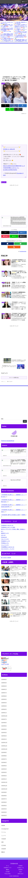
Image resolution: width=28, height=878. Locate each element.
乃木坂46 (4, 182)
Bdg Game (3, 501)
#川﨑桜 (16, 165)
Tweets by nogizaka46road (7, 440)
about (20, 871)
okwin (2, 511)
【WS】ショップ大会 (7, 31)
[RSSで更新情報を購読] (14, 247)
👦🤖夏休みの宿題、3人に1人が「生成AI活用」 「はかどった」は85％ (7, 25)
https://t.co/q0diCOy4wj (8, 165)
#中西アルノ (21, 165)
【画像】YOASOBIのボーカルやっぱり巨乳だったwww (7, 39)
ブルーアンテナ (5, 539)
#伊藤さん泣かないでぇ (13, 167)
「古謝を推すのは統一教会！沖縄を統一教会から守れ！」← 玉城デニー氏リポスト (21, 36)
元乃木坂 (7, 871)
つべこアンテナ (5, 545)
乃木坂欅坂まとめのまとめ (7, 547)
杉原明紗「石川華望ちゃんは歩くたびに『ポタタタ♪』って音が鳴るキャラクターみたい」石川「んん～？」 (21, 26)
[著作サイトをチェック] (7, 243)
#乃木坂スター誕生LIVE (9, 149)
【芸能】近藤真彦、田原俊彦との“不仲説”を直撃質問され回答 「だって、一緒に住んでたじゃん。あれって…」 (7, 35)
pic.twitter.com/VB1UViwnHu (10, 169)
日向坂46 (20, 869)
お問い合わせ (20, 873)
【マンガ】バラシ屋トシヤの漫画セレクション (7, 23)
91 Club (3, 496)
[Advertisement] (14, 60)
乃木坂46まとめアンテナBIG (8, 527)
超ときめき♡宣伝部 (6, 557)
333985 (23, 514)
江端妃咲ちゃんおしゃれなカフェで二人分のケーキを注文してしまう (21, 32)
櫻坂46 (7, 869)
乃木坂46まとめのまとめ (7, 525)
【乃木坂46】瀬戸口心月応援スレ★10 (10, 514)
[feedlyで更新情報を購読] (20, 243)
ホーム (7, 865)
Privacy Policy (8, 873)
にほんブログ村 (5, 664)
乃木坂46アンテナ (5, 541)
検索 (2, 418)
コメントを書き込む (14, 377)
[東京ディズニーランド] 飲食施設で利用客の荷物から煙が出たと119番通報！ (7, 29)
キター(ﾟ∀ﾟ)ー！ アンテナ (7, 548)
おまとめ (3, 535)
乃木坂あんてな (5, 543)
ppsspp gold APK (5, 506)
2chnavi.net (4, 537)
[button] (18, 109)
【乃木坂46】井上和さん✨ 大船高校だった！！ (13, 494)
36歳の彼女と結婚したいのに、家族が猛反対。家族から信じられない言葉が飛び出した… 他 (21, 40)
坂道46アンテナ (5, 533)
